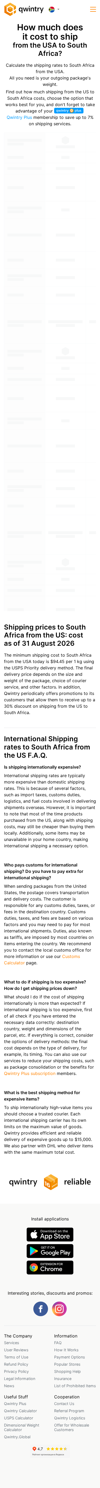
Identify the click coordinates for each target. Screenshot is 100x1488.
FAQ (58, 1342)
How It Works (66, 1350)
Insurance (62, 1378)
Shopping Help (67, 1371)
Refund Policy (16, 1364)
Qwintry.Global (17, 1437)
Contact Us (64, 1403)
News (9, 1385)
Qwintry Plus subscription (29, 1073)
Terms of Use (16, 1357)
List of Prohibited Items (75, 1385)
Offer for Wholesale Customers (71, 1427)
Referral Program (69, 1410)
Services (11, 1342)
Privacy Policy (16, 1371)
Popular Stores (67, 1364)
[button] (93, 9)
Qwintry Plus (15, 1403)
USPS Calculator (18, 1418)
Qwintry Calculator (20, 1410)
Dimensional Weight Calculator (21, 1427)
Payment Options (69, 1357)
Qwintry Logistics (69, 1418)
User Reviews (16, 1350)
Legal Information (19, 1378)
